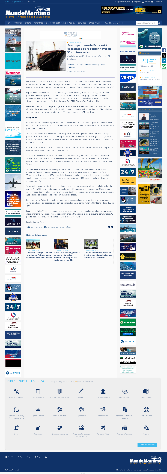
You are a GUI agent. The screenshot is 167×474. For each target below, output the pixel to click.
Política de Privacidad (12, 470)
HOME (9, 23)
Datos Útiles (94, 23)
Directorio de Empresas (56, 23)
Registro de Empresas (26, 457)
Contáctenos (12, 457)
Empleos (50, 457)
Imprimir (74, 67)
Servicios (82, 23)
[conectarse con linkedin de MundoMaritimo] (164, 60)
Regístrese (40, 457)
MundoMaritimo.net (111, 23)
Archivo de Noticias (22, 23)
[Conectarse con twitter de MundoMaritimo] (164, 55)
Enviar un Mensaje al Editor (96, 65)
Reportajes (38, 23)
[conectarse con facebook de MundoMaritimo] (164, 50)
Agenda (72, 23)
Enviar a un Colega (77, 65)
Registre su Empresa (147, 445)
